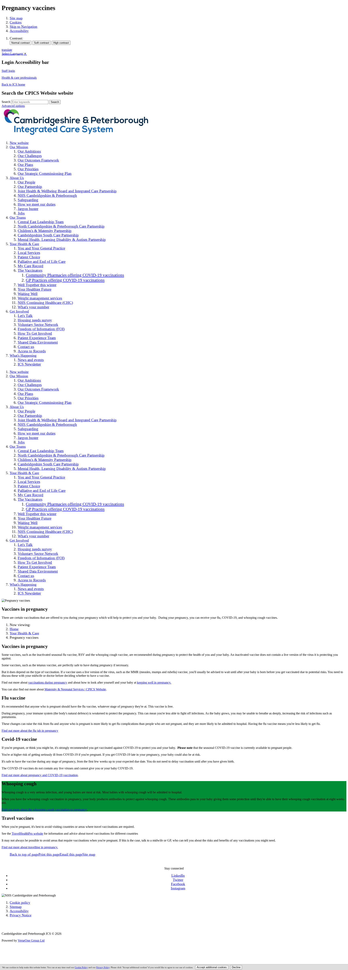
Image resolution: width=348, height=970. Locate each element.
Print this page (49, 854)
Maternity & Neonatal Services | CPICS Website (75, 689)
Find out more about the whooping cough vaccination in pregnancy (44, 809)
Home (14, 629)
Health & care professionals (19, 77)
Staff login (8, 71)
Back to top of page (24, 854)
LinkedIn (178, 876)
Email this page (71, 854)
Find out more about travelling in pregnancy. (30, 847)
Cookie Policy (81, 967)
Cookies (16, 22)
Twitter (178, 880)
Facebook (178, 884)
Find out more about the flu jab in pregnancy (30, 730)
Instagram (178, 888)
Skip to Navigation (23, 27)
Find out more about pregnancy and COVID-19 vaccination (40, 775)
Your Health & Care (24, 633)
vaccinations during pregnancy (47, 682)
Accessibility (19, 31)
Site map (16, 18)
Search (6, 102)
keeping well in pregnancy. (154, 682)
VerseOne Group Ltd (31, 940)
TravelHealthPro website (27, 833)
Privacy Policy (103, 967)
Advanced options (13, 106)
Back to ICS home (13, 84)
